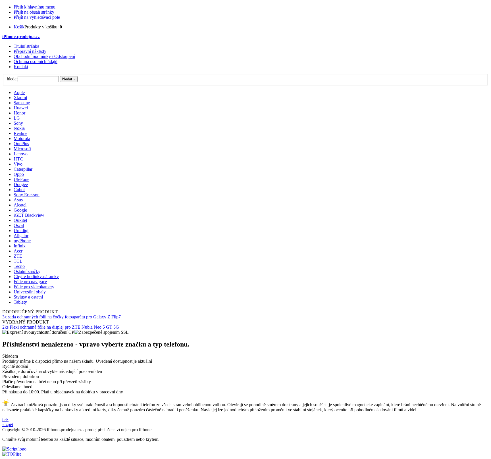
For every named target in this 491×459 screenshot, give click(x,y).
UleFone (21, 179)
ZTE (18, 256)
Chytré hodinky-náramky (36, 276)
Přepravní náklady (30, 51)
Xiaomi (20, 97)
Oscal (19, 225)
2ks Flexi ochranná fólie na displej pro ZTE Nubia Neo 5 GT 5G (60, 327)
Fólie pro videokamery (34, 286)
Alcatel (20, 205)
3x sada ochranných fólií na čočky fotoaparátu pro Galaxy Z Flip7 (61, 316)
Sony (18, 123)
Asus (18, 199)
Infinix (20, 245)
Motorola (22, 138)
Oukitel (20, 220)
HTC (18, 159)
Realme (20, 133)
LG (17, 118)
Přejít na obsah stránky (34, 12)
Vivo (18, 164)
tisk (5, 419)
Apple (19, 92)
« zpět (7, 424)
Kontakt (21, 66)
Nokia (19, 128)
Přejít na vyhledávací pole (37, 17)
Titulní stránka (26, 46)
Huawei (21, 107)
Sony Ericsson (26, 194)
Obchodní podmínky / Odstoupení (44, 56)
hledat (12, 78)
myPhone (22, 240)
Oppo (19, 174)
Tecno (19, 266)
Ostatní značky (27, 271)
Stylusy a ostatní (28, 297)
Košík (19, 26)
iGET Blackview (29, 215)
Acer (18, 251)
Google (20, 210)
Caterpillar (23, 169)
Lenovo (21, 153)
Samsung (22, 102)
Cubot (19, 189)
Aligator (21, 235)
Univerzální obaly (30, 291)
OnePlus (21, 143)
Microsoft (22, 148)
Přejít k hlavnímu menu (34, 7)
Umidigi (21, 230)
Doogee (21, 184)
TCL (18, 261)
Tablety (20, 302)
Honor (19, 112)
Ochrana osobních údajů (35, 61)
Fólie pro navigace (30, 281)
